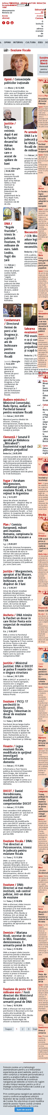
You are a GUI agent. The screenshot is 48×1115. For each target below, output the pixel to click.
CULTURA (30, 42)
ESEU (40, 42)
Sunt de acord (24, 1109)
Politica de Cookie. (30, 1106)
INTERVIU (18, 42)
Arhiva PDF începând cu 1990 (8, 5)
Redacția (41, 3)
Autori (32, 3)
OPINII (7, 42)
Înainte (36, 1029)
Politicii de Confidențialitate (16, 1089)
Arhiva (24, 3)
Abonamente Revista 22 (8, 12)
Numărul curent (14, 4)
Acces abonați (5, 17)
